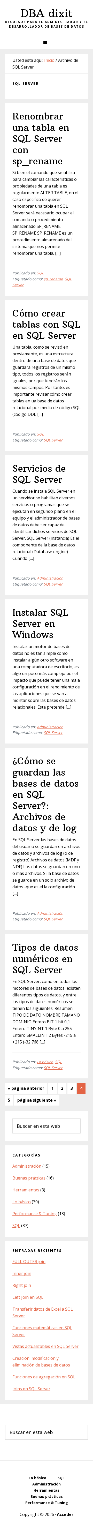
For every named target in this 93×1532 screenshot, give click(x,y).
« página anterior (26, 1089)
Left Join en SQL (27, 1297)
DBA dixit (47, 13)
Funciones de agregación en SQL (43, 1377)
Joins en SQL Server (31, 1389)
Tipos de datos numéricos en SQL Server (45, 958)
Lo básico (45, 1061)
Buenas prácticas (28, 1178)
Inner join (21, 1273)
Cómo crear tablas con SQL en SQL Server (46, 324)
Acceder (65, 1514)
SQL (40, 273)
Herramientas (25, 1190)
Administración (50, 578)
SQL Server (53, 440)
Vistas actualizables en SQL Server (45, 1346)
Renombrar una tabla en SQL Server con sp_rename (40, 138)
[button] (46, 42)
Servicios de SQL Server (39, 474)
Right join (21, 1285)
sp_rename (53, 278)
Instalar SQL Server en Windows (40, 624)
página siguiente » (36, 1101)
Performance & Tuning (34, 1213)
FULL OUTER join (28, 1261)
